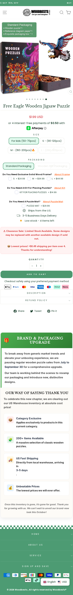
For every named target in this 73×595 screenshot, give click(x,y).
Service (36, 555)
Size (36, 134)
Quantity (36, 259)
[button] (55, 582)
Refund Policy (36, 300)
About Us (35, 545)
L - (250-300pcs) (51, 150)
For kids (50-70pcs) (24, 141)
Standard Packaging (18, 166)
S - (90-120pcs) (52, 141)
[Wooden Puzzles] (36, 12)
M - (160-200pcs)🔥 (23, 150)
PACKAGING (36, 159)
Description (36, 293)
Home (36, 534)
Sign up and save (35, 566)
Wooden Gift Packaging (52, 166)
